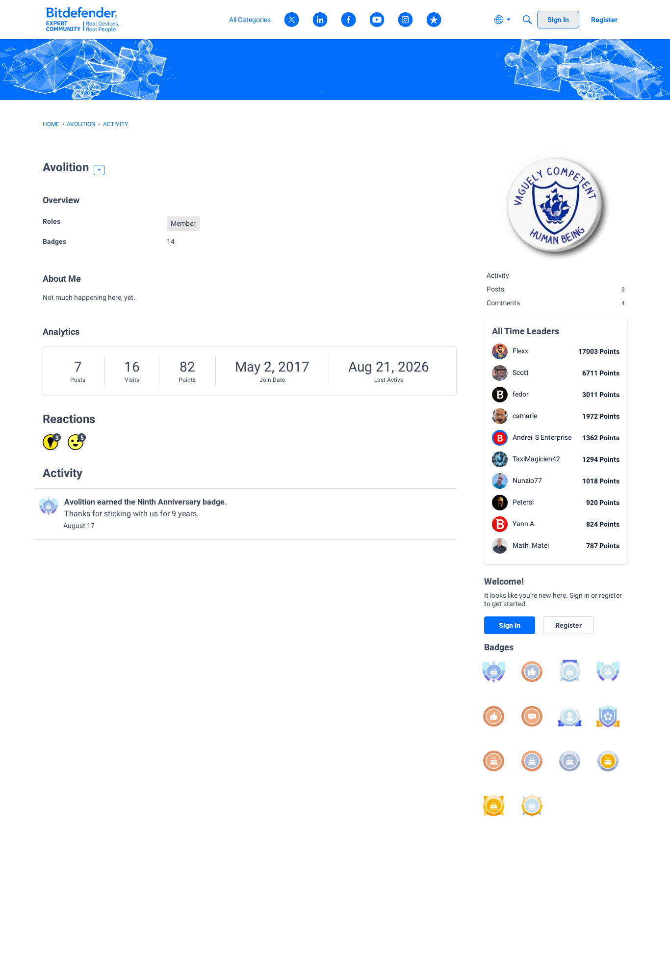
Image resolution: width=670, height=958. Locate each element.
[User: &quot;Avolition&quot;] (48, 506)
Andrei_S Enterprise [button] (542, 437)
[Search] (527, 19)
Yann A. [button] (524, 524)
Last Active (388, 379)
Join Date (272, 379)
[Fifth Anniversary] (494, 806)
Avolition (79, 501)
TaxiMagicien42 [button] (536, 459)
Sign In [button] (509, 625)
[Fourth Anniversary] (608, 761)
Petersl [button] (523, 502)
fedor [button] (521, 394)
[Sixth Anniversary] (532, 806)
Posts (77, 379)
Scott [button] (521, 372)
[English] (83, 19)
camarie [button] (525, 416)
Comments (556, 303)
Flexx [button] (520, 351)
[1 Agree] (494, 716)
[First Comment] (532, 716)
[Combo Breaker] (608, 716)
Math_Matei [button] (531, 545)
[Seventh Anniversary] (570, 672)
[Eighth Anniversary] (608, 672)
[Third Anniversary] (570, 761)
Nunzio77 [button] (527, 480)
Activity (498, 275)
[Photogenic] (570, 716)
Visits (132, 379)
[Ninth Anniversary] (494, 672)
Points (187, 379)
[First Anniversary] (494, 761)
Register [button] (568, 625)
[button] (500, 351)
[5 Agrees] (532, 672)
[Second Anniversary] (532, 761)
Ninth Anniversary (169, 501)
